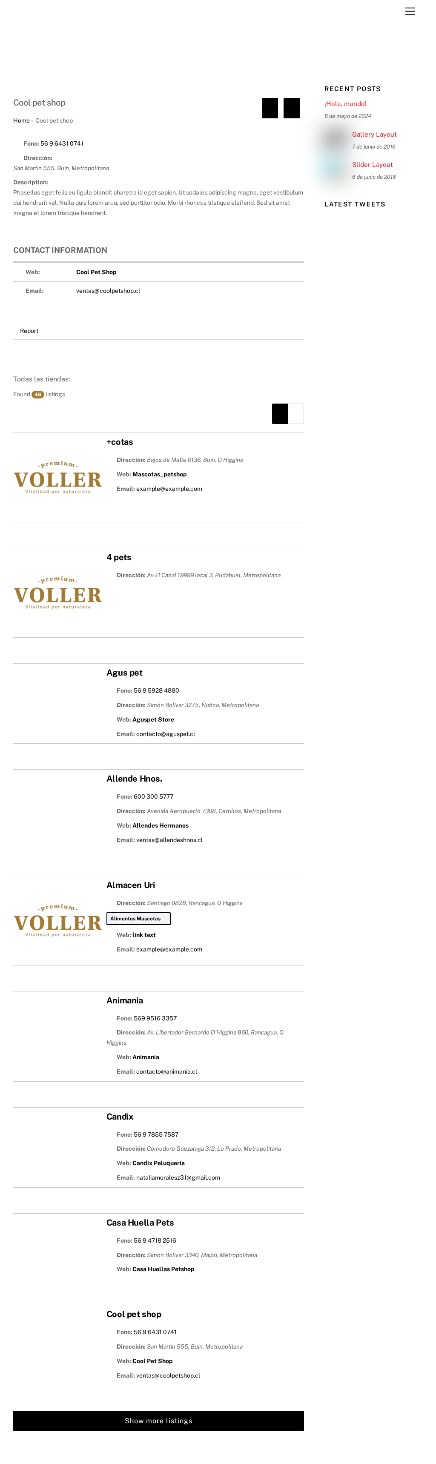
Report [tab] (29, 330)
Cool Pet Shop (96, 272)
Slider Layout (372, 164)
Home (21, 120)
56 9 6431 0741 (61, 143)
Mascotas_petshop (159, 474)
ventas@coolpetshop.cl (108, 290)
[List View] (280, 414)
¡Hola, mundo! (345, 103)
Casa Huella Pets (140, 1223)
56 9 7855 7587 (156, 1134)
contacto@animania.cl (166, 1071)
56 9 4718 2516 (155, 1240)
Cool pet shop (133, 1314)
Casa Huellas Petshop (163, 1269)
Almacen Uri (130, 885)
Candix (120, 1117)
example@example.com (169, 488)
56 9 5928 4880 (156, 690)
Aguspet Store (153, 719)
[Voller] (55, 50)
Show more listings (159, 1421)
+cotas (119, 442)
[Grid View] (296, 414)
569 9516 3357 (155, 1018)
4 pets (119, 557)
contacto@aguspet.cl (165, 734)
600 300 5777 (153, 796)
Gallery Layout (374, 134)
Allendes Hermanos (160, 825)
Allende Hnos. (134, 779)
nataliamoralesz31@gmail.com (178, 1177)
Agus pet (124, 673)
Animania (124, 1000)
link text (144, 934)
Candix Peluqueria (158, 1163)
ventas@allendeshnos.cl (169, 840)
